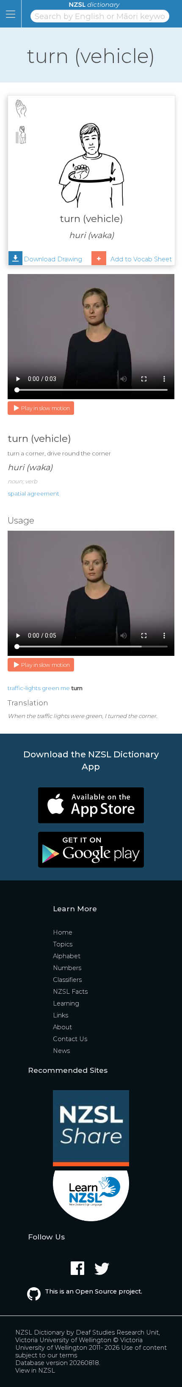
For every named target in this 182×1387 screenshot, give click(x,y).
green (50, 688)
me (65, 688)
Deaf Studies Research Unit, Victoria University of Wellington (87, 1336)
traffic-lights (24, 688)
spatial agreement (33, 493)
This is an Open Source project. (93, 1291)
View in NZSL (35, 1370)
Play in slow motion (45, 408)
